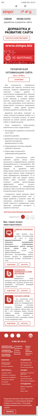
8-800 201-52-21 (29, 2)
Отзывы (17, 350)
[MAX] (25, 6)
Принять (10, 411)
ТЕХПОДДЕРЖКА (25, 384)
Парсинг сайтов (21, 296)
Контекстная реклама (26, 367)
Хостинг (22, 389)
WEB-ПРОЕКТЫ (6, 370)
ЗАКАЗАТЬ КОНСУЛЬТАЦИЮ (16, 38)
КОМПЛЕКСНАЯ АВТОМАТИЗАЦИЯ (7, 347)
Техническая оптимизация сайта (19, 70)
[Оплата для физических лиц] (13, 6)
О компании (18, 346)
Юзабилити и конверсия (8, 375)
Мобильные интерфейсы (8, 377)
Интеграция (4, 382)
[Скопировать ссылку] (33, 217)
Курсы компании (28, 350)
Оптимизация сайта (26, 363)
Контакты (17, 352)
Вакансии (17, 354)
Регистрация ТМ (25, 376)
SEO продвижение (25, 365)
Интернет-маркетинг (7, 366)
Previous (5, 64)
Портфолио (18, 348)
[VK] (22, 6)
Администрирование (26, 386)
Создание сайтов (6, 373)
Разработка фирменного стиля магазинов (23, 271)
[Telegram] (16, 6)
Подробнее (11, 264)
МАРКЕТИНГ (5, 360)
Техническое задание (7, 379)
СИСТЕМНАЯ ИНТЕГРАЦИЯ (6, 355)
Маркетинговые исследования (6, 363)
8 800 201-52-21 (19, 341)
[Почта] (19, 6)
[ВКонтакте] (28, 217)
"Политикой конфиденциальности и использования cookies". (18, 405)
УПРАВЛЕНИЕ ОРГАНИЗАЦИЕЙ (7, 351)
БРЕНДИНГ (23, 370)
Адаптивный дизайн (26, 378)
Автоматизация (5, 384)
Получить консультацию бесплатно (18, 212)
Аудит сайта (24, 391)
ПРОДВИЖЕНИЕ (25, 360)
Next (33, 64)
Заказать (24, 264)
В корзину (19, 79)
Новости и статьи (29, 354)
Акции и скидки (28, 347)
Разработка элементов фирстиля (27, 373)
